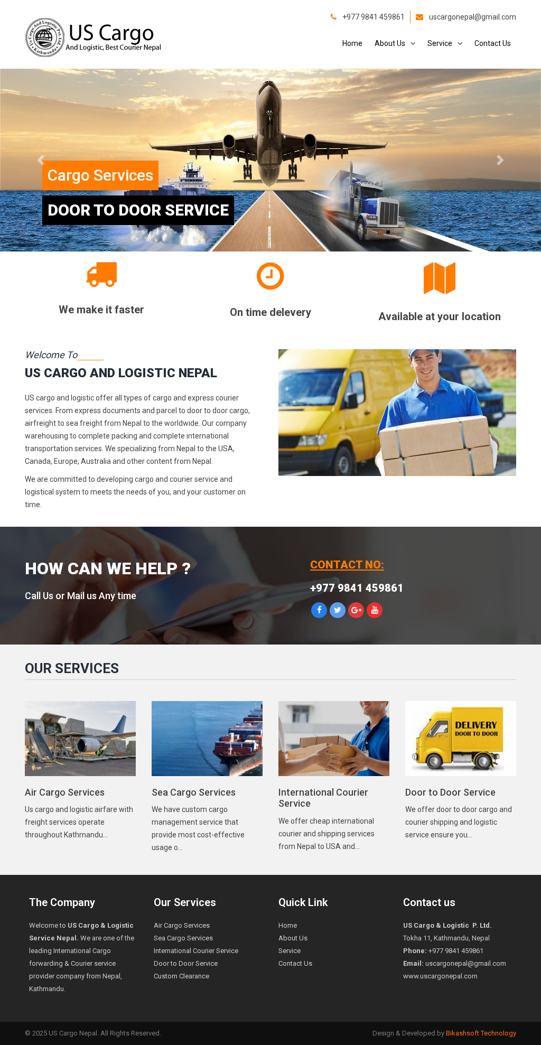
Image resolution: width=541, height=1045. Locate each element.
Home (352, 43)
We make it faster (101, 309)
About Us (390, 43)
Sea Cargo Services (194, 792)
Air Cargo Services (65, 792)
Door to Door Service (450, 792)
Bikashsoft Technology (481, 1033)
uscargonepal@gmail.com (472, 17)
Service (439, 43)
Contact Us (492, 43)
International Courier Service (196, 951)
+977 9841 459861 (373, 17)
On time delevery (270, 312)
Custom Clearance (181, 976)
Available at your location (439, 316)
